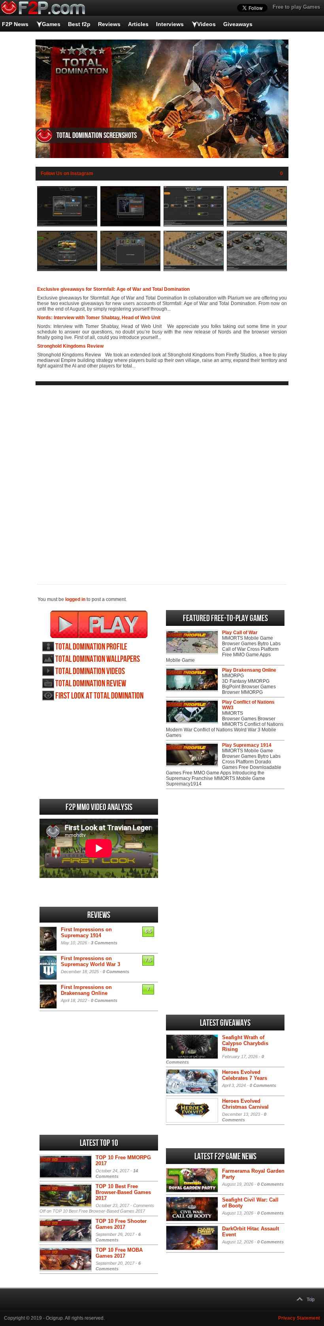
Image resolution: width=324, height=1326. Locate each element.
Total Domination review (90, 683)
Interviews (170, 24)
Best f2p (79, 24)
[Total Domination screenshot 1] (67, 225)
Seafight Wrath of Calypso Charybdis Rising (245, 1043)
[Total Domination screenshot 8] (257, 269)
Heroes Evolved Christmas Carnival (245, 1104)
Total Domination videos (90, 671)
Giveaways (237, 24)
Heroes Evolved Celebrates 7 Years (244, 1075)
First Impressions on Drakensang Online (86, 990)
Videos (206, 24)
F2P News (15, 24)
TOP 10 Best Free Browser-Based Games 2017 (123, 1192)
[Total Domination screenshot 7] (194, 269)
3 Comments (104, 942)
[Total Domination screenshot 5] (67, 269)
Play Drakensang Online (249, 670)
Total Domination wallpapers (97, 659)
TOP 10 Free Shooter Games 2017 (121, 1224)
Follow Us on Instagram (67, 173)
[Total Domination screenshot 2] (130, 225)
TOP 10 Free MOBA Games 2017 (119, 1253)
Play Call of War (240, 632)
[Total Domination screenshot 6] (130, 269)
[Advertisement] (162, 478)
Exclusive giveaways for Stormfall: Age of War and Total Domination (113, 289)
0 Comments (116, 971)
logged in (75, 599)
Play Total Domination (99, 624)
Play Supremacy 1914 (246, 745)
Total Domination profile (91, 647)
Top (311, 1299)
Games (51, 24)
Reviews (109, 24)
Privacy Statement (299, 1318)
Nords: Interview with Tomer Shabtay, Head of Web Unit (98, 317)
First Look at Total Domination (99, 696)
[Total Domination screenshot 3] (194, 225)
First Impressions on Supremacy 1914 (86, 932)
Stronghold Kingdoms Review (70, 346)
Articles (138, 24)
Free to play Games (296, 7)
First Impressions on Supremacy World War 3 (90, 961)
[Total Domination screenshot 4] (257, 225)
